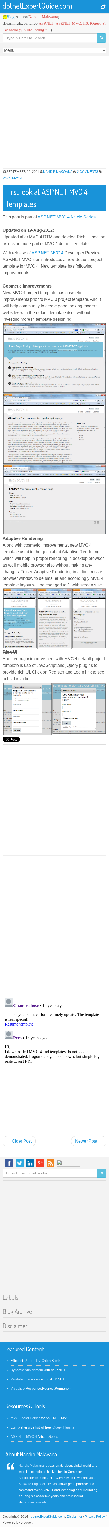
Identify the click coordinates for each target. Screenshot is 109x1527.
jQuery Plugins (63, 1427)
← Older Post (19, 1141)
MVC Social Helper (25, 1418)
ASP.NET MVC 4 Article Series (67, 217)
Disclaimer (74, 1517)
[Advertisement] (54, 113)
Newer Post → (88, 1141)
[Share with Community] (103, 7)
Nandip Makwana (57, 172)
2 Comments (87, 172)
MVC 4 (17, 178)
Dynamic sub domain (27, 1370)
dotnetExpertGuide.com (37, 6)
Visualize (18, 1389)
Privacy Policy (95, 1517)
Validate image (22, 1379)
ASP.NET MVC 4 (47, 253)
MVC (7, 178)
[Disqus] (54, 925)
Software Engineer (32, 1484)
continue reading (37, 1502)
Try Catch (43, 1361)
